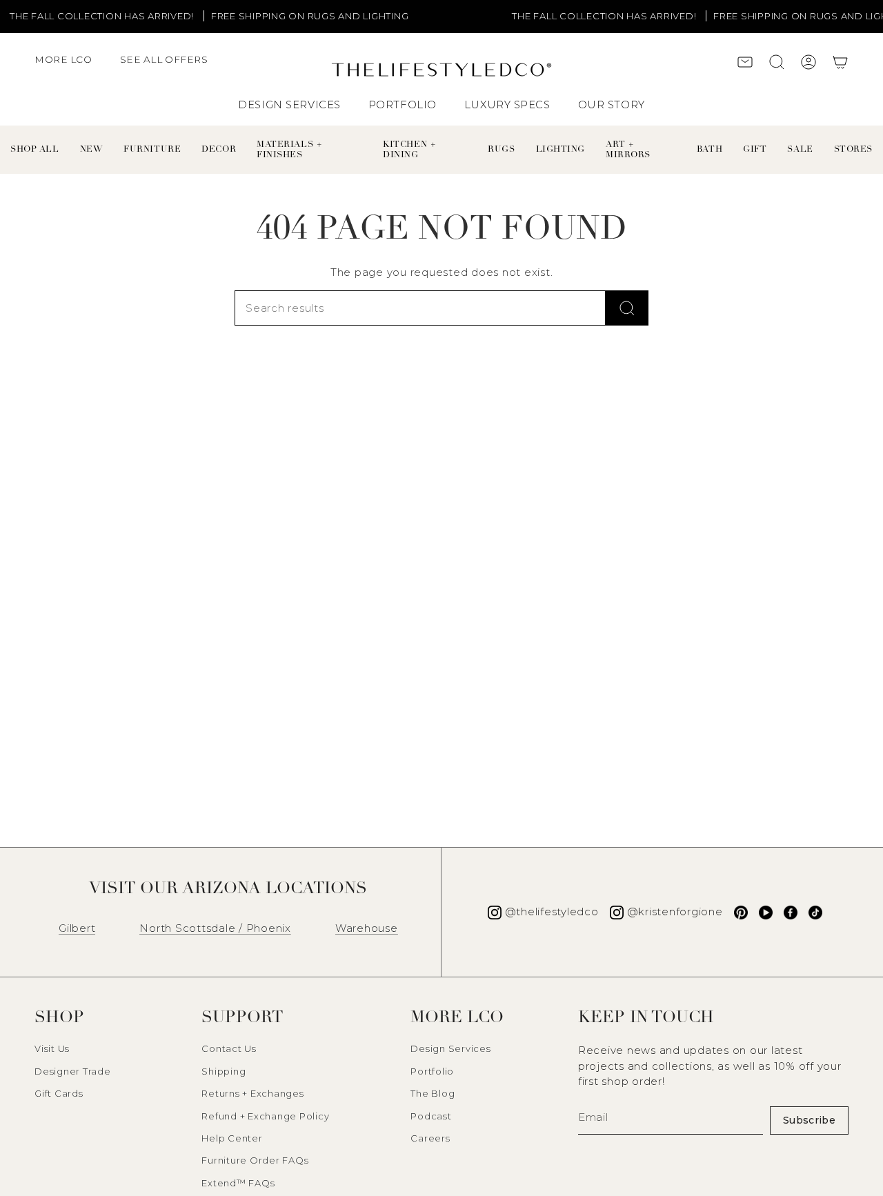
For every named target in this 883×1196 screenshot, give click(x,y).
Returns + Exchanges (252, 1093)
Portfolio (432, 1071)
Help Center (231, 1138)
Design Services (450, 1048)
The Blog (432, 1093)
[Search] (627, 308)
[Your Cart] (840, 64)
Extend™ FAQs (238, 1182)
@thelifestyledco (552, 911)
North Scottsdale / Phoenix (215, 928)
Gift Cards (58, 1093)
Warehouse (366, 928)
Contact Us (229, 1048)
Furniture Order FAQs (254, 1160)
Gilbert (77, 928)
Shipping (223, 1071)
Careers (430, 1138)
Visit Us (52, 1048)
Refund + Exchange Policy (265, 1116)
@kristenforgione (675, 911)
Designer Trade (72, 1071)
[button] (70, 66)
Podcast (430, 1116)
